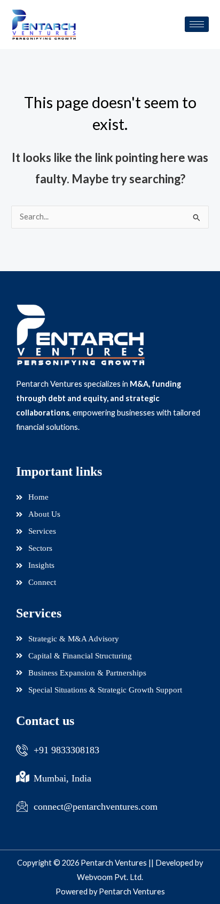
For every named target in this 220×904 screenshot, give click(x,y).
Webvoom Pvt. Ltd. (110, 877)
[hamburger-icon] (197, 24)
